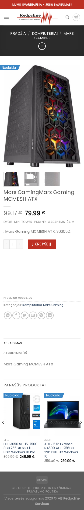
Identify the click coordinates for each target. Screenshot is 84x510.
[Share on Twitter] (24, 315)
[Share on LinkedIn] (50, 315)
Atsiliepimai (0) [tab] (15, 353)
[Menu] (6, 17)
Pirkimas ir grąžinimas (52, 488)
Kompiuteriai (45, 33)
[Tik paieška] (67, 17)
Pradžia (18, 33)
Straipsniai (21, 488)
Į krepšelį (41, 244)
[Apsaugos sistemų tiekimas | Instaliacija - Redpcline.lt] (37, 17)
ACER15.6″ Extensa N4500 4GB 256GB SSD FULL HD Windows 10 (61, 450)
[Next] (73, 116)
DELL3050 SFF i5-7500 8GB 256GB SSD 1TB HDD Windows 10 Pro (20, 448)
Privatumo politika (42, 491)
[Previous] (11, 116)
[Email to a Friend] (33, 315)
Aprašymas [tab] (13, 343)
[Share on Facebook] (16, 315)
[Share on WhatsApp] (8, 315)
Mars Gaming (53, 305)
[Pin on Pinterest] (41, 315)
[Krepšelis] (76, 17)
